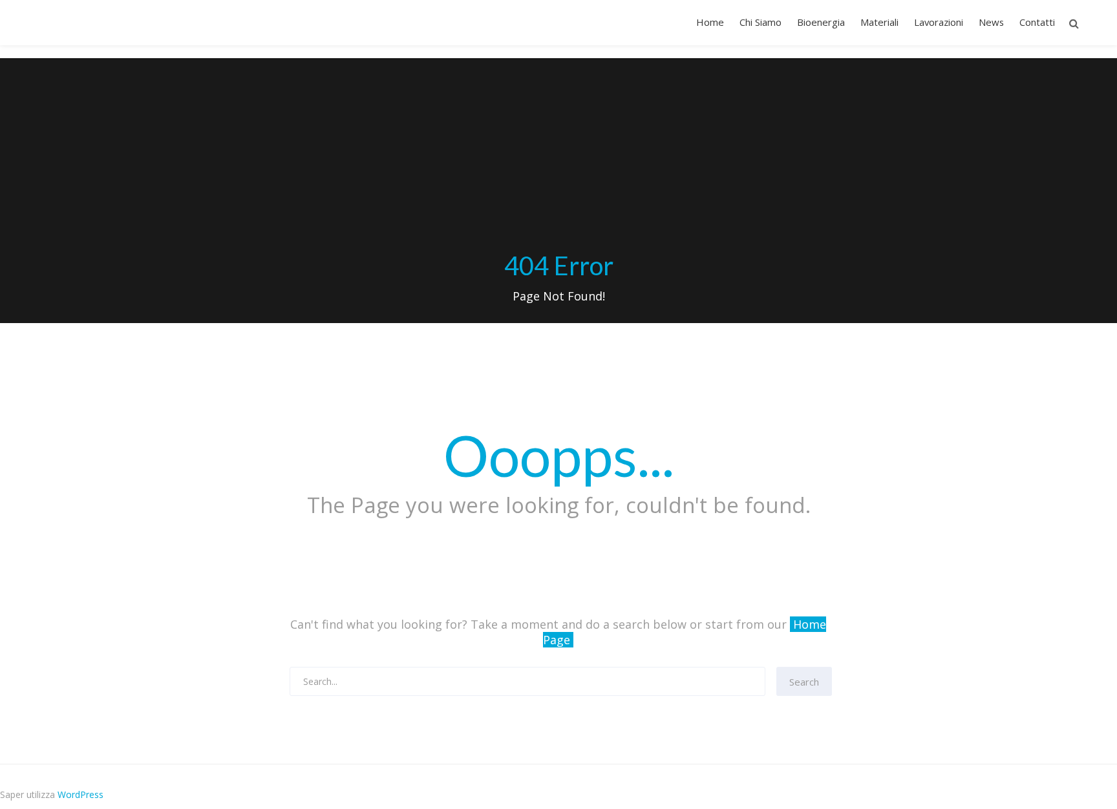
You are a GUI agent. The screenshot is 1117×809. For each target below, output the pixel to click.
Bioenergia (821, 22)
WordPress (80, 794)
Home (710, 22)
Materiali (879, 22)
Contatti (1037, 22)
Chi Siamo (760, 22)
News (991, 22)
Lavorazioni (938, 22)
